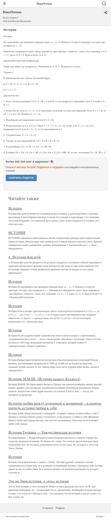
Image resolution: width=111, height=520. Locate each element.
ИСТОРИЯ (16, 232)
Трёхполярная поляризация (17, 517)
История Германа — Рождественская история (44, 432)
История (15, 208)
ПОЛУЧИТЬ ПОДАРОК (21, 178)
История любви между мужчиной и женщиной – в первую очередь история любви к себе (54, 405)
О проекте (47, 508)
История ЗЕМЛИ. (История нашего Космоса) (44, 378)
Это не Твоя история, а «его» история (38, 481)
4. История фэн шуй (24, 257)
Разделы (60, 508)
